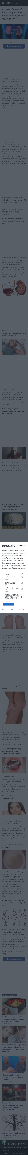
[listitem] (14, 573)
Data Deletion (5, 609)
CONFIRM (8, 604)
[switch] (22, 577)
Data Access (14, 609)
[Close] (24, 545)
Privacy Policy (22, 609)
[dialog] (14, 577)
